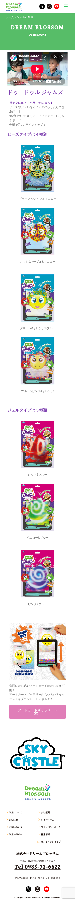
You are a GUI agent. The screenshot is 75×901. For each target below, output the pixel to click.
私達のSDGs (15, 834)
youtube (56, 6)
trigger (65, 6)
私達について (15, 812)
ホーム (10, 17)
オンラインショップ (51, 841)
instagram (49, 6)
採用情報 (45, 834)
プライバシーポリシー (52, 827)
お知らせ (13, 819)
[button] (37, 712)
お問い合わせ (15, 827)
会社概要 (45, 812)
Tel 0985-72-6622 (38, 866)
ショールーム (47, 819)
